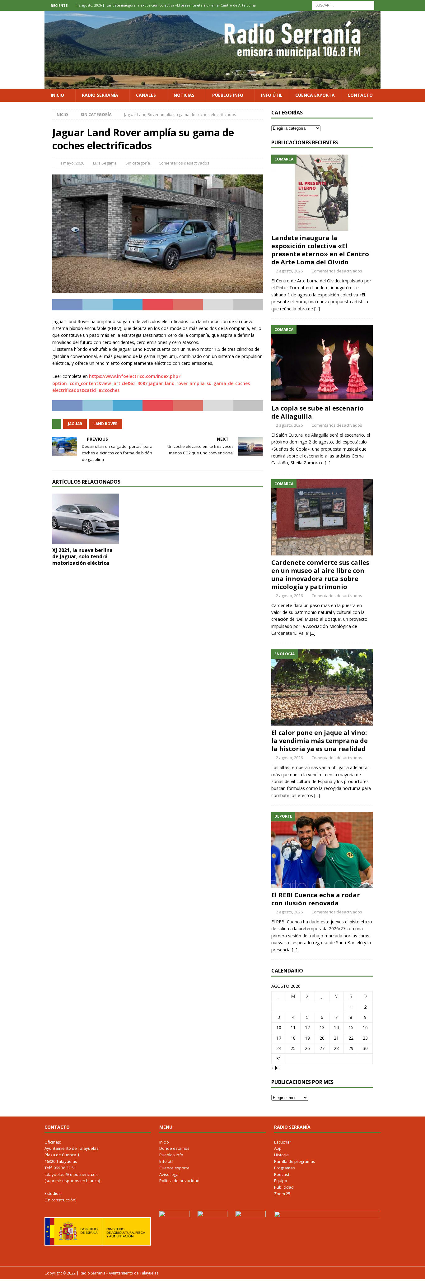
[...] (317, 309)
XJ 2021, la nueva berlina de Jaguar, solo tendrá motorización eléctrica (82, 557)
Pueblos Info (227, 95)
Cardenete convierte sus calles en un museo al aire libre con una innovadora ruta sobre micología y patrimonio (320, 574)
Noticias (184, 95)
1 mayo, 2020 (72, 163)
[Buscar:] (343, 5)
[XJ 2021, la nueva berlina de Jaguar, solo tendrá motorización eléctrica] (85, 519)
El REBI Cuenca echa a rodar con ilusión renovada (315, 899)
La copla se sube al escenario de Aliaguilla (317, 412)
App (278, 1148)
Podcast (281, 1174)
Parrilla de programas (294, 1161)
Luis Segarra (105, 163)
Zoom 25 (282, 1193)
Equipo (280, 1180)
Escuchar (282, 1142)
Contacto (360, 95)
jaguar (75, 423)
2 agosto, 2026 (289, 271)
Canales (146, 95)
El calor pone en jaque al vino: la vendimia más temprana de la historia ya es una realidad (319, 740)
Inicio (57, 95)
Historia (281, 1155)
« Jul (275, 1067)
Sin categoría (137, 163)
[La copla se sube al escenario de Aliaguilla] (322, 363)
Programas (284, 1168)
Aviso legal (169, 1174)
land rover (105, 423)
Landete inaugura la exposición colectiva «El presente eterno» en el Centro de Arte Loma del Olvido (320, 250)
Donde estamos (174, 1148)
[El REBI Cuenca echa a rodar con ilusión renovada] (322, 850)
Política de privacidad (179, 1180)
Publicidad (284, 1187)
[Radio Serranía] (212, 85)
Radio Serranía (100, 95)
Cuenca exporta (315, 95)
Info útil (272, 95)
